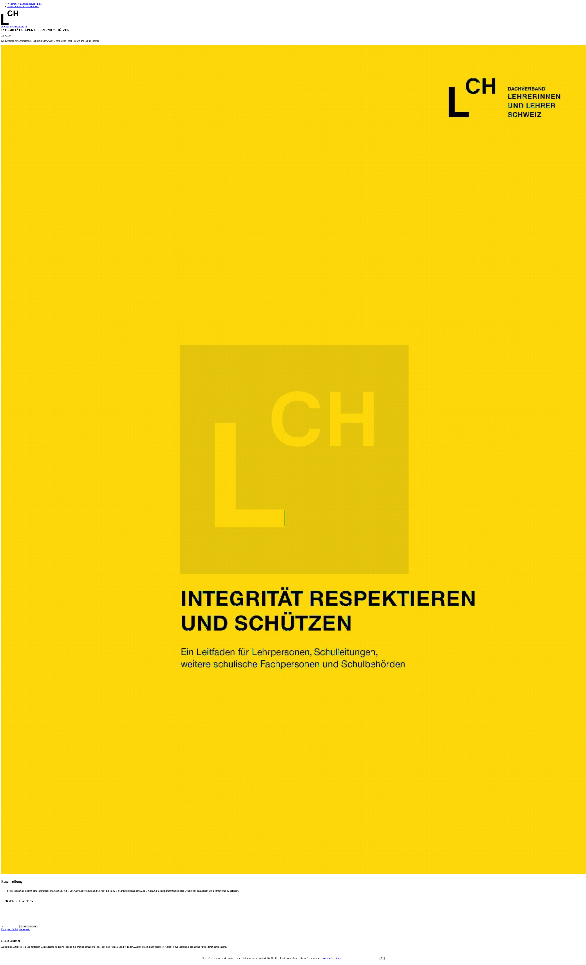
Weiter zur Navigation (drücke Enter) (25, 3)
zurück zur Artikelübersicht (14, 26)
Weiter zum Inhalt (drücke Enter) (23, 6)
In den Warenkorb (29, 926)
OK (381, 958)
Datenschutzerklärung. (331, 958)
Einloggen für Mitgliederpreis (15, 929)
